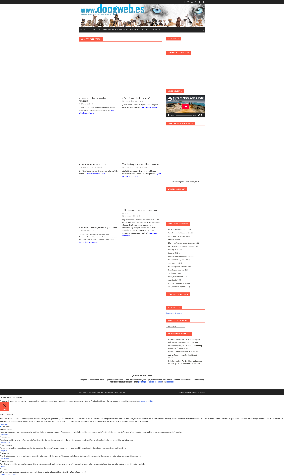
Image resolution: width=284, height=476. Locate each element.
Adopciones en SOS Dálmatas (187, 351)
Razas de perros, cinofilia (177, 266)
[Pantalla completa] (202, 115)
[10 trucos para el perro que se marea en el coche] (142, 195)
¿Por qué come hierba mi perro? (136, 98)
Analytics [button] (3, 450)
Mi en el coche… (93, 164)
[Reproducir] (169, 115)
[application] (185, 106)
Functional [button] (4, 435)
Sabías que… (173, 273)
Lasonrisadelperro (175, 339)
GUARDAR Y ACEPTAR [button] (8, 474)
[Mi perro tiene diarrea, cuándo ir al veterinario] (98, 75)
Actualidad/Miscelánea (176, 229)
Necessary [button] (4, 424)
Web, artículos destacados (178, 283)
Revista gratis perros (176, 270)
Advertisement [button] (5, 458)
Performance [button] (5, 443)
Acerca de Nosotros (184, 392)
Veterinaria (172, 280)
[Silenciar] (199, 115)
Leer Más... (149, 401)
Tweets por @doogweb (174, 313)
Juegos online (173, 263)
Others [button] (2, 466)
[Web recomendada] (185, 205)
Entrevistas (172, 239)
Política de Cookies (198, 392)
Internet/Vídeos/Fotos (176, 260)
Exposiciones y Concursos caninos (181, 246)
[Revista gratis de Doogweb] (185, 154)
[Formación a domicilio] (185, 71)
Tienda (144, 30)
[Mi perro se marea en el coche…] (98, 141)
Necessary (5, 427)
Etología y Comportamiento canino (181, 243)
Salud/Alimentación (175, 276)
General (171, 253)
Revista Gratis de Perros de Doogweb (120, 30)
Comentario (98, 167)
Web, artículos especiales (177, 287)
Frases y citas (173, 250)
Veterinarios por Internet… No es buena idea (141, 164)
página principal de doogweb (150, 382)
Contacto (155, 30)
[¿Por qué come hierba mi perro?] (142, 75)
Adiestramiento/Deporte (177, 233)
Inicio (82, 30)
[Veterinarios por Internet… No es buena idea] (142, 141)
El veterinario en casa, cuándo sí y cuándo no (98, 227)
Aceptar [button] (142, 401)
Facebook (170, 382)
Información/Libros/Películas (179, 256)
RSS (102, 392)
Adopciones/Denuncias (176, 236)
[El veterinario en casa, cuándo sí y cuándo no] (98, 204)
